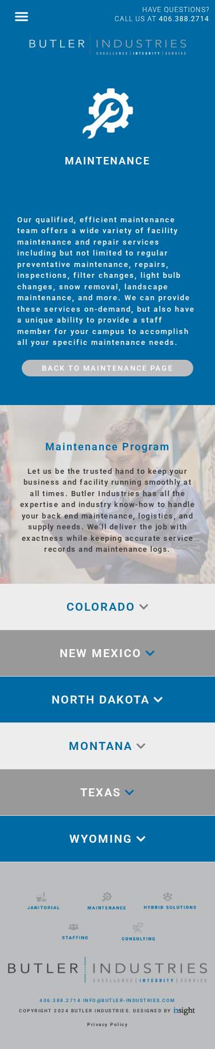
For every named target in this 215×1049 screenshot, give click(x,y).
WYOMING (102, 839)
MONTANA (102, 746)
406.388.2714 (184, 19)
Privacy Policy (107, 1024)
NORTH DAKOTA (103, 699)
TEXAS (102, 792)
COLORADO (103, 607)
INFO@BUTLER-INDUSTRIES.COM (129, 1000)
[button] (22, 16)
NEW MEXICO (103, 653)
